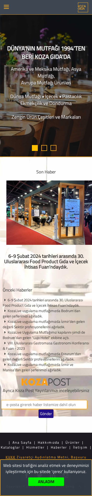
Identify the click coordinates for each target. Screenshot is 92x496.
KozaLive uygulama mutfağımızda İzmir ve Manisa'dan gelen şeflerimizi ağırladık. (38, 367)
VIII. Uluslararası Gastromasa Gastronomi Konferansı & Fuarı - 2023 (46, 345)
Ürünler (73, 442)
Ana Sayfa (22, 442)
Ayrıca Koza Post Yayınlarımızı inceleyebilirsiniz (46, 390)
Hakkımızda (48, 442)
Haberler (59, 447)
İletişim (80, 447)
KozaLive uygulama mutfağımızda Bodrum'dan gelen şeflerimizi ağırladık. (41, 313)
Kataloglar (10, 447)
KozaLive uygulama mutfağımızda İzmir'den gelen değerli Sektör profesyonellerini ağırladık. (44, 324)
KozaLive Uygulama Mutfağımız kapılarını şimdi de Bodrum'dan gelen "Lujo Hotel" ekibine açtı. (44, 334)
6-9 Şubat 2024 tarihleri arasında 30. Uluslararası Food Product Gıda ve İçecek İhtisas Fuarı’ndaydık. (46, 261)
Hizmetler (35, 447)
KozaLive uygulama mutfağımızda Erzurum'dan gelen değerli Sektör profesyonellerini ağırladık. (42, 356)
